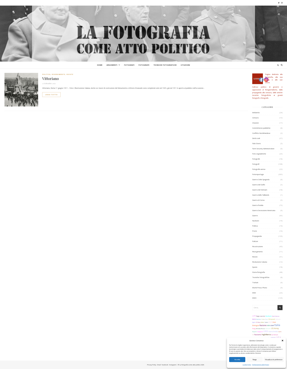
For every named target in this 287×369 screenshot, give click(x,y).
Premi (254, 231)
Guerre (255, 215)
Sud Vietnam (274, 335)
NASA (254, 319)
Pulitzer (255, 241)
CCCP (270, 322)
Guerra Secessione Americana (263, 210)
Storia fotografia (258, 272)
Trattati (255, 282)
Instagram (172, 365)
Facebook (165, 365)
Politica (46, 74)
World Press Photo (259, 287)
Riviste (70, 74)
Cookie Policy (247, 365)
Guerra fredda (257, 205)
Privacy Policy (151, 365)
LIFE (254, 316)
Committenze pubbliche (261, 128)
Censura (255, 118)
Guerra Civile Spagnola (260, 179)
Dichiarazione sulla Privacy (260, 365)
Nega (255, 359)
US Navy (258, 322)
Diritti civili (256, 138)
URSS (265, 331)
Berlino (258, 319)
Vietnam (277, 319)
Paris (266, 319)
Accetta (237, 359)
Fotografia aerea (258, 169)
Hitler (262, 322)
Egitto (253, 322)
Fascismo (257, 334)
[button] (282, 340)
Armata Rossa (260, 328)
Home (99, 65)
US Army (275, 328)
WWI (254, 293)
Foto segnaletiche (259, 154)
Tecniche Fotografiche (165, 65)
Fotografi (129, 65)
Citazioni (185, 65)
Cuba (263, 319)
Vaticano (268, 328)
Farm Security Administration (263, 148)
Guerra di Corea (258, 200)
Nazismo (263, 325)
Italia (277, 325)
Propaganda (257, 236)
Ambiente (256, 112)
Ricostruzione (257, 246)
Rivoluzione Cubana (259, 262)
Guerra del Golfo (258, 184)
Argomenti (112, 65)
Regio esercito (260, 316)
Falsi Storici (256, 143)
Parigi (254, 328)
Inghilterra (266, 334)
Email (159, 365)
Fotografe (144, 65)
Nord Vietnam (275, 316)
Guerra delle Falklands (260, 195)
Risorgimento (58, 74)
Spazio (254, 267)
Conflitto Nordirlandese (261, 133)
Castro (266, 322)
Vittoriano (50, 78)
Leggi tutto (51, 95)
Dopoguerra (260, 331)
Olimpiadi (271, 319)
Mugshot (254, 331)
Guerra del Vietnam (259, 190)
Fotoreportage (258, 174)
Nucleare (255, 221)
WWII (254, 298)
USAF (272, 325)
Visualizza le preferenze (273, 359)
